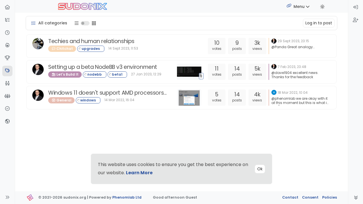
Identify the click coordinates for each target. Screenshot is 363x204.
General (63, 100)
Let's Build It (67, 74)
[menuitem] (356, 7)
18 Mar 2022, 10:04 (293, 92)
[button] (7, 20)
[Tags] (7, 71)
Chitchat (64, 48)
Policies (329, 197)
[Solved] (7, 109)
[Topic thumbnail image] (190, 98)
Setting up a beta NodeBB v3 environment (102, 67)
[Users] (7, 83)
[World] (7, 121)
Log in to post (318, 23)
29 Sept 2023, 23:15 (293, 41)
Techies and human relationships (91, 41)
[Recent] (7, 33)
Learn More (139, 172)
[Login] (356, 7)
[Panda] (38, 43)
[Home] (7, 7)
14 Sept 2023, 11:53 (123, 48)
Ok (260, 169)
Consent (310, 197)
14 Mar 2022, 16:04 (119, 99)
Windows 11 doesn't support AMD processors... (107, 93)
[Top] (7, 58)
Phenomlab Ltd (127, 197)
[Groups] (7, 96)
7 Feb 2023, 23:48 (292, 66)
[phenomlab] (274, 40)
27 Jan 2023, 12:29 (146, 74)
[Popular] (7, 45)
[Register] (356, 20)
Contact (290, 197)
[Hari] (274, 92)
